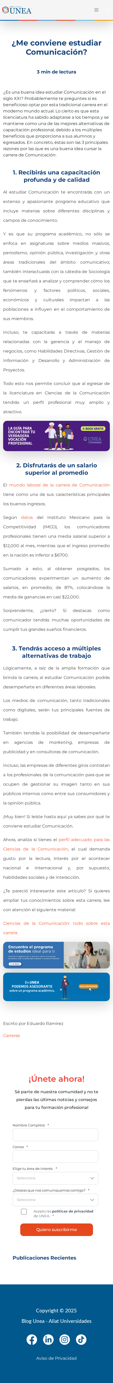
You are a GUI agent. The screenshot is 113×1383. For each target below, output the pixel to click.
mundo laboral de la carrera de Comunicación (59, 485)
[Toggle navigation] (96, 10)
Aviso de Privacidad (56, 1358)
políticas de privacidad (72, 1211)
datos (27, 517)
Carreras (11, 1035)
